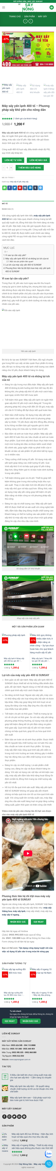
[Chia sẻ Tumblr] (35, 188)
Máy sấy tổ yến (15, 182)
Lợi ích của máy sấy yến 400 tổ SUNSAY (23, 265)
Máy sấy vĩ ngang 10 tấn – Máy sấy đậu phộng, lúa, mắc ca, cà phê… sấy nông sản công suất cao (42, 994)
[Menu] (3, 7)
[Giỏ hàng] (51, 7)
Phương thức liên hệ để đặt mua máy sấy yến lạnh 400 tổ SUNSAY (27, 270)
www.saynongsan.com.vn (19, 1059)
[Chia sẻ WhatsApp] (4, 188)
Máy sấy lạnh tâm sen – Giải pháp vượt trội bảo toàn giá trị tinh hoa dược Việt (30, 1098)
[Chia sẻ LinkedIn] (30, 188)
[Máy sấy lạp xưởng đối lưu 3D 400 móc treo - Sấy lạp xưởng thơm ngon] (14, 978)
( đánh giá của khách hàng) (25, 119)
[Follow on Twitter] (14, 1116)
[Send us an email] (19, 1116)
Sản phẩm (29, 16)
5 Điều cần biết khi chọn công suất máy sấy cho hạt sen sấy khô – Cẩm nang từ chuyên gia (30, 1077)
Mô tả (5, 204)
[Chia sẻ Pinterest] (20, 188)
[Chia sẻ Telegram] (40, 188)
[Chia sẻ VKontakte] (25, 188)
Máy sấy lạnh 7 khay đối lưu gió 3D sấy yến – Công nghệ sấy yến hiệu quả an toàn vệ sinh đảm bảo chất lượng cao (42, 659)
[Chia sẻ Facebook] (9, 188)
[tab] (28, 203)
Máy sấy (42, 16)
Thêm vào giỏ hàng (29, 167)
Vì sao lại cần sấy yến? (15, 255)
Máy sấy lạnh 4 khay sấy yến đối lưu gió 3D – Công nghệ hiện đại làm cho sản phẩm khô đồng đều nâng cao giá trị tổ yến (14, 659)
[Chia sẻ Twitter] (14, 188)
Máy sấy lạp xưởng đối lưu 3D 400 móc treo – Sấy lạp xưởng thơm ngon (13, 994)
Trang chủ (15, 16)
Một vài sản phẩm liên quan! (21, 261)
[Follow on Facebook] (4, 1116)
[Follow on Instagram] (9, 1116)
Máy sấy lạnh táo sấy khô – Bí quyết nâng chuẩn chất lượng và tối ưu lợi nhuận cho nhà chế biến (31, 1089)
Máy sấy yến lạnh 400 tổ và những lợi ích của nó (27, 258)
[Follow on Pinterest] (24, 1116)
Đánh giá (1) (7, 209)
